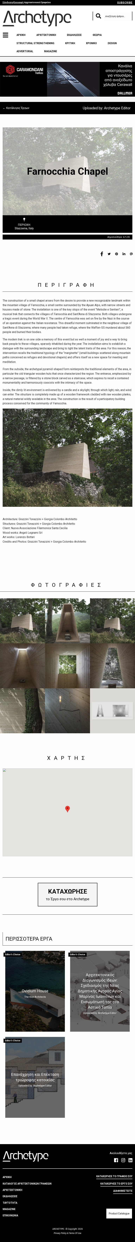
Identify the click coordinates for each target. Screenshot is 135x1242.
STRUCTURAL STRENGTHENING (35, 43)
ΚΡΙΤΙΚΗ (70, 43)
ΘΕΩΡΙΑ (97, 35)
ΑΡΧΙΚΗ (21, 35)
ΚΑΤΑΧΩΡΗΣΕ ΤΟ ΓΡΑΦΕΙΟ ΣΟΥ (114, 1176)
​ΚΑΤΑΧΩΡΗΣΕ (67, 894)
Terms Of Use (74, 1233)
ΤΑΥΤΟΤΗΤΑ (10, 1202)
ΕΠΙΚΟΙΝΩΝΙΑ (10, 1215)
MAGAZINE (50, 51)
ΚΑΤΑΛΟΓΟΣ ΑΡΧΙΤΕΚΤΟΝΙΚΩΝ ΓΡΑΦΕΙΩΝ (27, 1183)
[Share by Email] (131, 254)
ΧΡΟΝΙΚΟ (91, 43)
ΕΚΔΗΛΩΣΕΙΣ (74, 35)
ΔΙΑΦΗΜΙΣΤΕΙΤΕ (122, 1190)
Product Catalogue (119, 1213)
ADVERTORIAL (25, 51)
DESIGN (112, 43)
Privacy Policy (60, 1233)
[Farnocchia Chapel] (22, 620)
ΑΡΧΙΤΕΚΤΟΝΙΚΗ (46, 35)
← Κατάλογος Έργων (16, 108)
